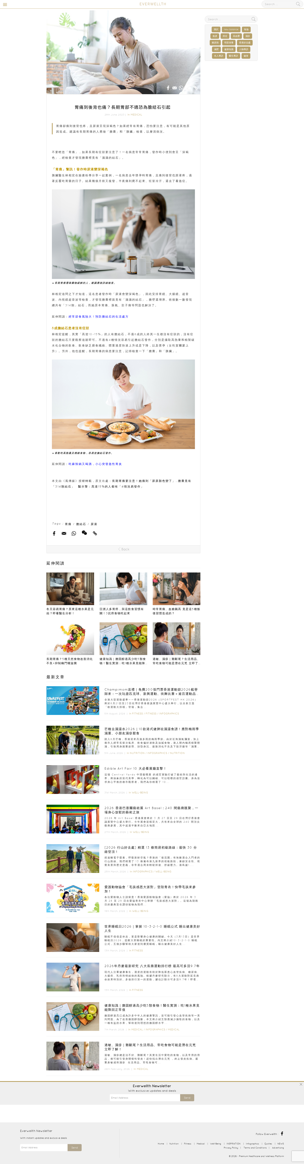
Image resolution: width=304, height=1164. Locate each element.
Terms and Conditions (255, 1148)
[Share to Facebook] (168, 87)
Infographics (169, 713)
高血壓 (236, 36)
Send (187, 1097)
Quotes (268, 1143)
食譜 (215, 36)
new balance (231, 29)
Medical (136, 114)
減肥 (216, 49)
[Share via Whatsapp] (181, 87)
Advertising (278, 1148)
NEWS (280, 1143)
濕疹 (247, 36)
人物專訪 (243, 49)
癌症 (225, 36)
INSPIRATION (233, 1143)
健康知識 (228, 49)
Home (161, 1143)
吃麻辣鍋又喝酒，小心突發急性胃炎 (95, 463)
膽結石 (81, 524)
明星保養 (228, 42)
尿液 (94, 524)
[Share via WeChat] (188, 86)
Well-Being (140, 792)
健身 (246, 55)
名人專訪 (218, 55)
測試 (216, 29)
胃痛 (68, 524)
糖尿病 (215, 42)
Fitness (137, 713)
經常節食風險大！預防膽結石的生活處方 (99, 316)
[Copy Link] (195, 87)
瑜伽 (246, 29)
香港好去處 (245, 42)
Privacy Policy (231, 1148)
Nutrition (137, 753)
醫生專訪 (233, 55)
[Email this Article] (174, 87)
